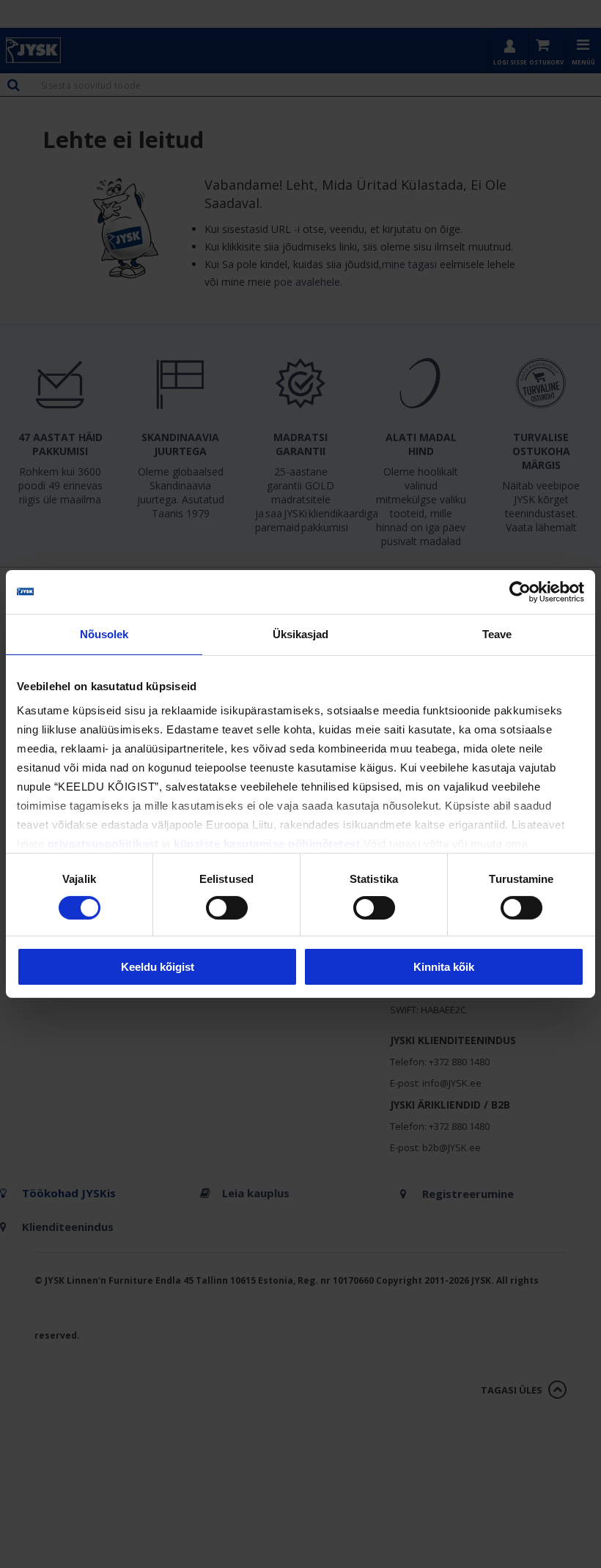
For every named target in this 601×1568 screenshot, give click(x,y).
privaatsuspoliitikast (103, 843)
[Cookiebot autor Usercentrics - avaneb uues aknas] (520, 592)
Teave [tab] (497, 634)
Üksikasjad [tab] (301, 634)
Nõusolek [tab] (104, 634)
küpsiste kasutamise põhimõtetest (267, 843)
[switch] (227, 908)
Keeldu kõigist (157, 967)
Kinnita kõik (443, 967)
